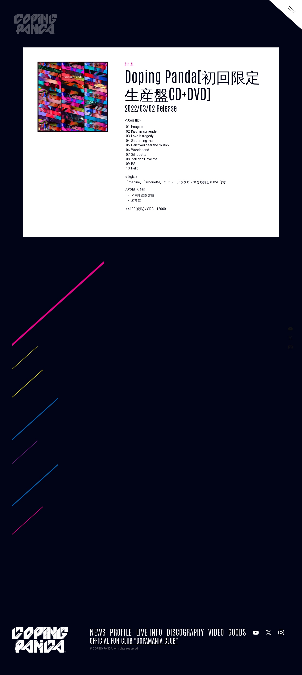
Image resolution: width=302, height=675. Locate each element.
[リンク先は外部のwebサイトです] (256, 632)
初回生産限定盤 (142, 196)
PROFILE (121, 631)
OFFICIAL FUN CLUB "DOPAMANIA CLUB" (134, 640)
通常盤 (136, 200)
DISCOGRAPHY (185, 631)
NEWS (97, 631)
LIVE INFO (149, 631)
